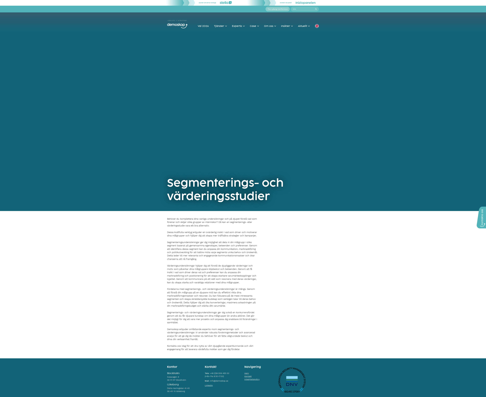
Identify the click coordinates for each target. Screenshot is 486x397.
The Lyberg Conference (278, 9)
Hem (246, 373)
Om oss (268, 26)
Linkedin (209, 385)
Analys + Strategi (177, 20)
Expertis (237, 26)
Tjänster (219, 26)
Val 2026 (203, 26)
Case (253, 26)
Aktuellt (302, 26)
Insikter (285, 26)
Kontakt (248, 376)
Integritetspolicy (252, 379)
